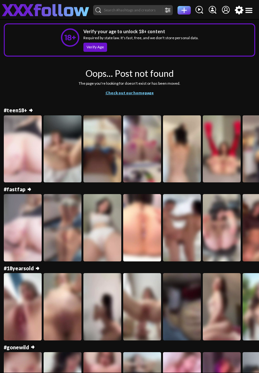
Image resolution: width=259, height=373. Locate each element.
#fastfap (15, 189)
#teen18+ (15, 110)
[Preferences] (239, 10)
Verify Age (95, 47)
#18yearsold (19, 268)
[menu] (249, 10)
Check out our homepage (129, 92)
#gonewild (16, 347)
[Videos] (199, 10)
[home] (45, 10)
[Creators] (212, 10)
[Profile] (226, 10)
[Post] (184, 10)
